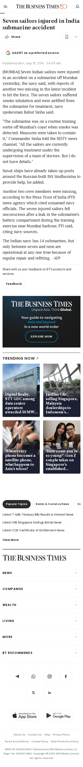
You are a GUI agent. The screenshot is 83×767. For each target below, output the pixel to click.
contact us (35, 734)
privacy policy (61, 734)
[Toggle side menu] (5, 6)
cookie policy (39, 741)
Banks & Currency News (52, 504)
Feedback (14, 284)
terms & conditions (16, 741)
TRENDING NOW (19, 358)
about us (19, 734)
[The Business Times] (37, 6)
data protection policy (65, 741)
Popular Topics (16, 504)
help (47, 734)
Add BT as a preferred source (35, 53)
